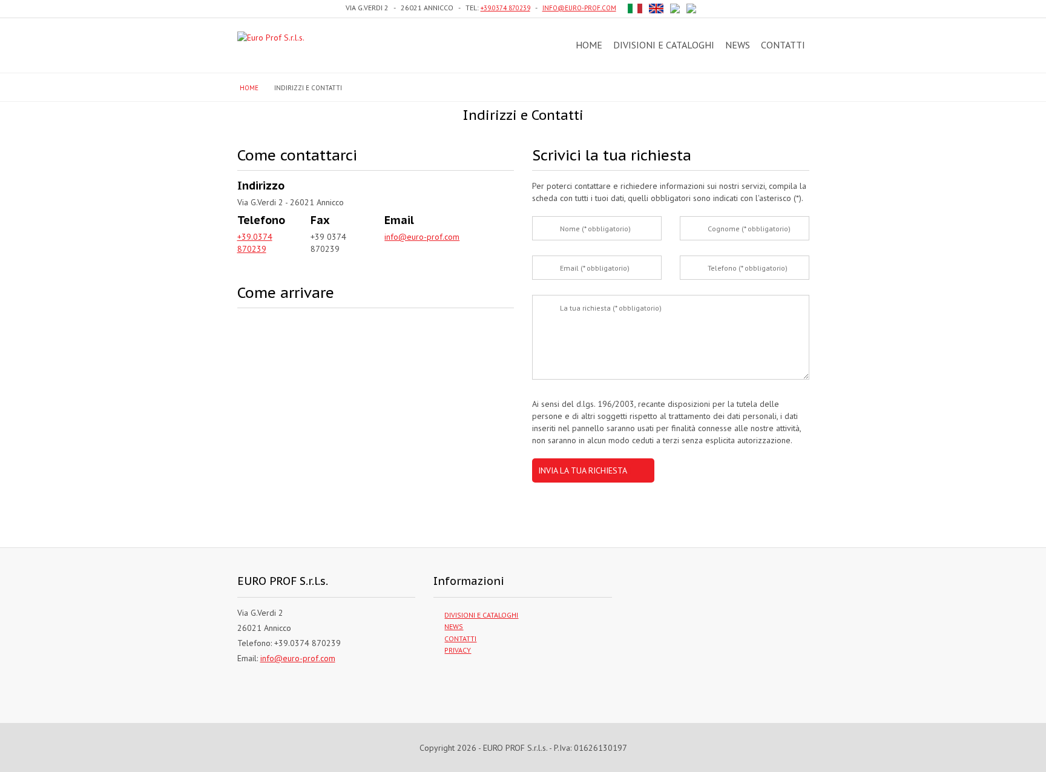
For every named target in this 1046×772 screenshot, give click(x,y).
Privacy (457, 650)
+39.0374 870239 (505, 8)
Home (589, 45)
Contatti (783, 45)
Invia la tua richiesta (582, 470)
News (737, 45)
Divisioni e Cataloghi (663, 45)
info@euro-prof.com (579, 8)
